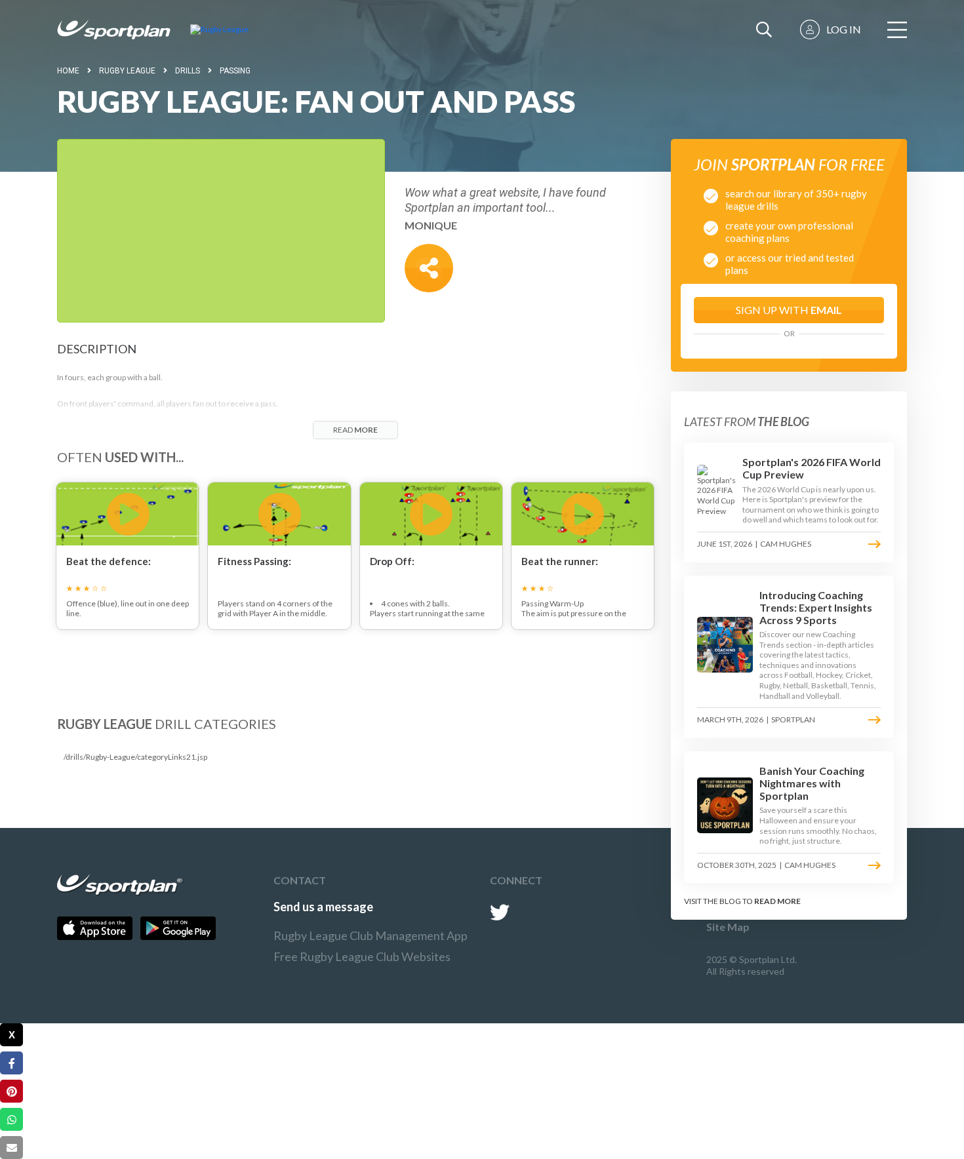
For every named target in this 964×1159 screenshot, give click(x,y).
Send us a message (323, 906)
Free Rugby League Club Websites (362, 956)
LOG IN (843, 29)
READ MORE (777, 901)
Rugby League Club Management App (370, 935)
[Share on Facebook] (11, 1062)
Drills (187, 70)
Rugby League (127, 70)
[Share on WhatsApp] (11, 1119)
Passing (235, 70)
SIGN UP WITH (789, 310)
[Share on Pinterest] (11, 1091)
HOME (68, 70)
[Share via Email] (11, 1147)
